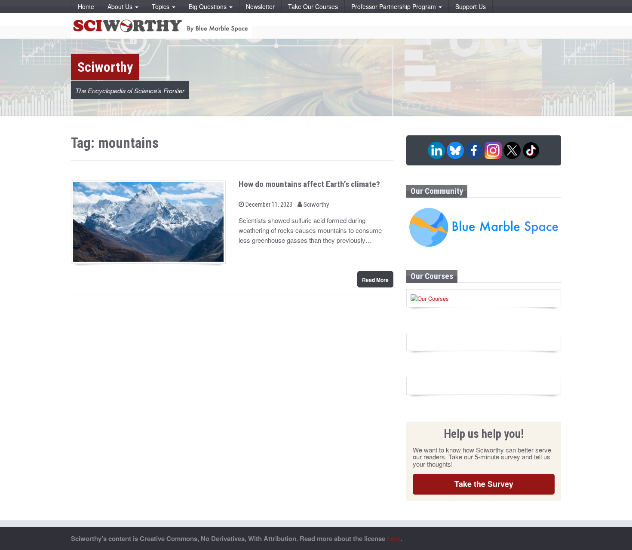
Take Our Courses (313, 6)
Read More (375, 280)
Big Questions (208, 6)
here (393, 538)
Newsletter (260, 6)
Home (86, 6)
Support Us (470, 6)
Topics (161, 6)
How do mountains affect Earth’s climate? (309, 184)
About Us (120, 6)
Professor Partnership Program (394, 6)
